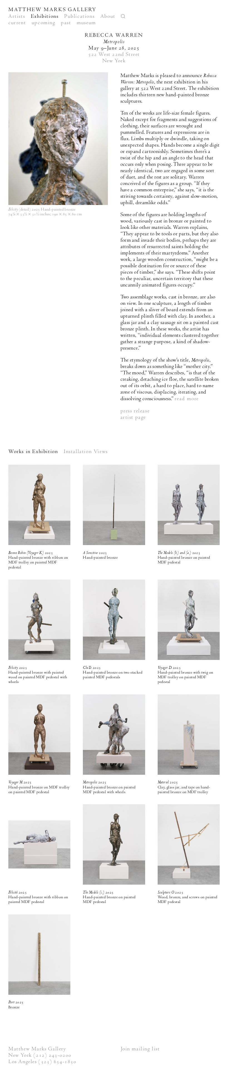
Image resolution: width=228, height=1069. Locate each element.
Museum (86, 22)
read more (187, 398)
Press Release (135, 411)
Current (17, 22)
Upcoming (43, 22)
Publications (79, 16)
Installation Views (86, 451)
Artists (16, 16)
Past (66, 22)
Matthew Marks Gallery (52, 9)
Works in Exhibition (33, 451)
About (107, 16)
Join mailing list (140, 1049)
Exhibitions (45, 16)
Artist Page (133, 417)
